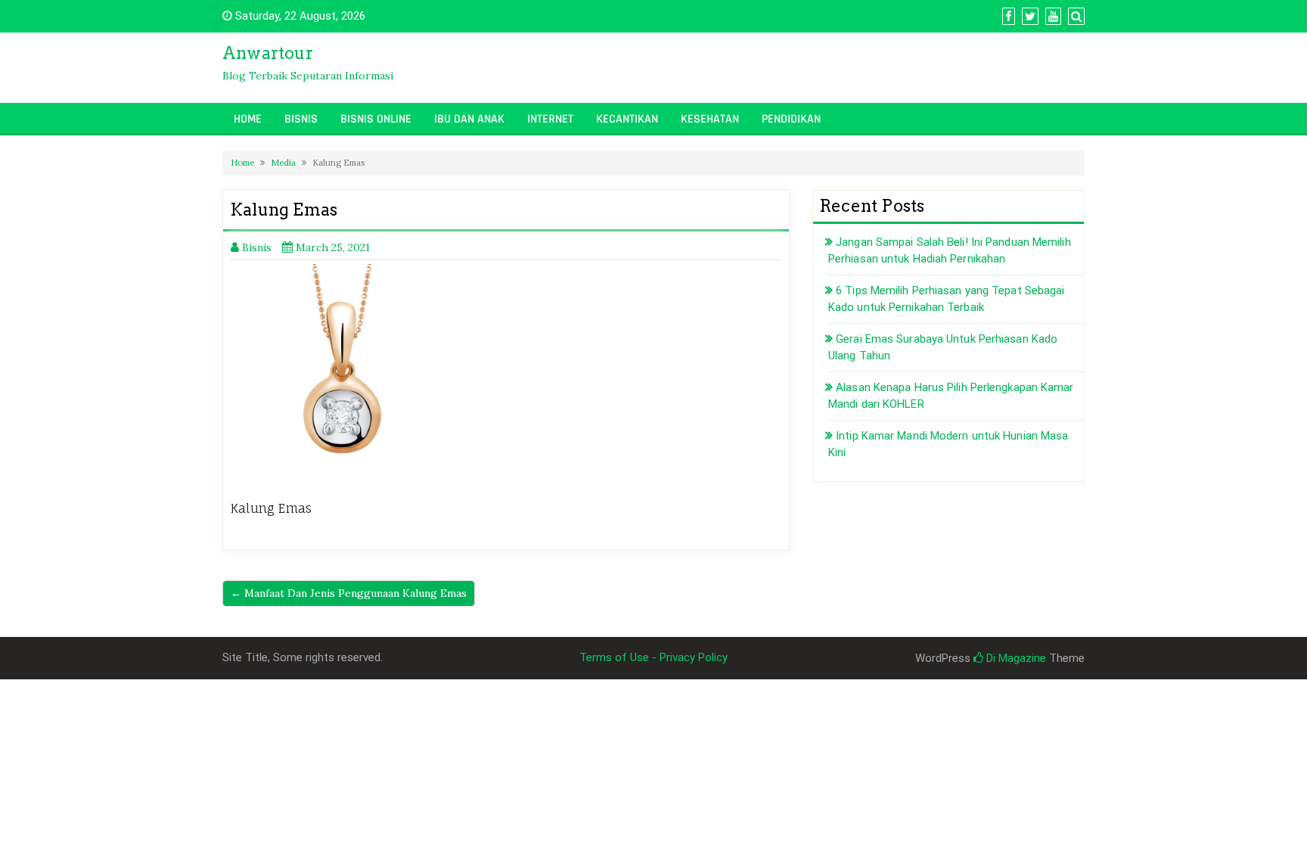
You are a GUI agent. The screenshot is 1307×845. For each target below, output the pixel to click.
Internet (550, 119)
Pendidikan (791, 119)
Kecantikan (627, 119)
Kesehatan (710, 119)
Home (248, 119)
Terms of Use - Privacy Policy (653, 657)
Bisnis (301, 119)
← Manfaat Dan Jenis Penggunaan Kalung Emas (349, 593)
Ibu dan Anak (469, 119)
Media (283, 162)
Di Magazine (1014, 658)
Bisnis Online (375, 119)
